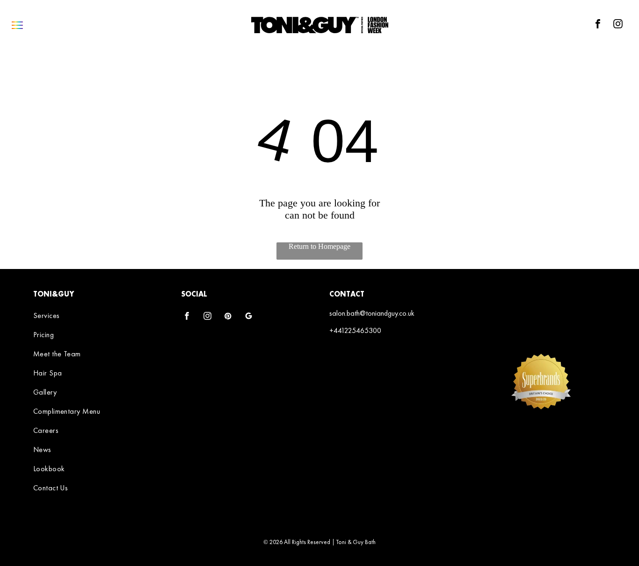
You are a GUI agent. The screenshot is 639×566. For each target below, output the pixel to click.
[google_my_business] (248, 317)
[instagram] (618, 25)
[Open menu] (17, 25)
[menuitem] (96, 315)
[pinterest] (228, 317)
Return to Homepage (319, 246)
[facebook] (598, 25)
